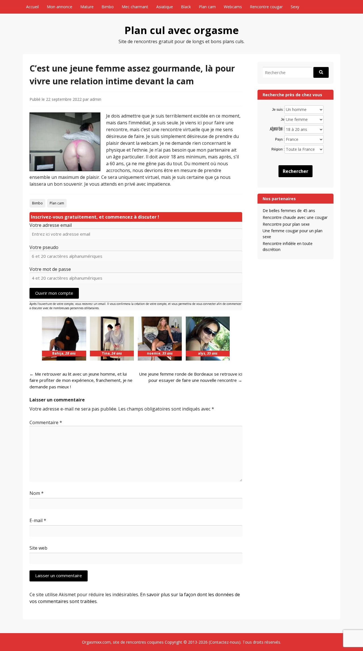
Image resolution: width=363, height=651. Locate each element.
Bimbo (108, 6)
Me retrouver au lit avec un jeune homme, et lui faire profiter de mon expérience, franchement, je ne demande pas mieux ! (80, 380)
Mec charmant (135, 6)
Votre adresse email (50, 225)
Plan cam (207, 6)
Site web (38, 548)
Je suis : (278, 110)
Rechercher (295, 171)
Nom (36, 493)
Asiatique (164, 6)
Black (186, 6)
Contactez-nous (224, 642)
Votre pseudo (43, 247)
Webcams (233, 6)
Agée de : (277, 129)
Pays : (279, 139)
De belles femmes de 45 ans (289, 210)
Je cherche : (277, 120)
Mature (87, 6)
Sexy (295, 6)
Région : (277, 149)
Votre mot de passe (50, 269)
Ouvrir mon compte (54, 293)
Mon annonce (59, 6)
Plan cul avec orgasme (181, 30)
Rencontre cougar (266, 6)
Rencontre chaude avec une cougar (295, 217)
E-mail (37, 520)
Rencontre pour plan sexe (286, 224)
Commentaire (45, 422)
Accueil (32, 6)
